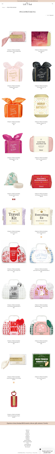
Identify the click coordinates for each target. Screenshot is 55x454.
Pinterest (27, 439)
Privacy (30, 452)
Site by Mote (35, 452)
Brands (27, 431)
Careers (27, 435)
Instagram (27, 436)
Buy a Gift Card (27, 445)
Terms (27, 452)
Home (3, 7)
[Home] (27, 3)
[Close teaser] (40, 449)
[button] (2, 4)
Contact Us (27, 434)
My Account (27, 446)
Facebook (28, 437)
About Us (27, 430)
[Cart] (52, 4)
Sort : (50, 15)
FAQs (27, 443)
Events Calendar (27, 440)
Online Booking (27, 444)
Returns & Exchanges (27, 441)
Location (27, 432)
